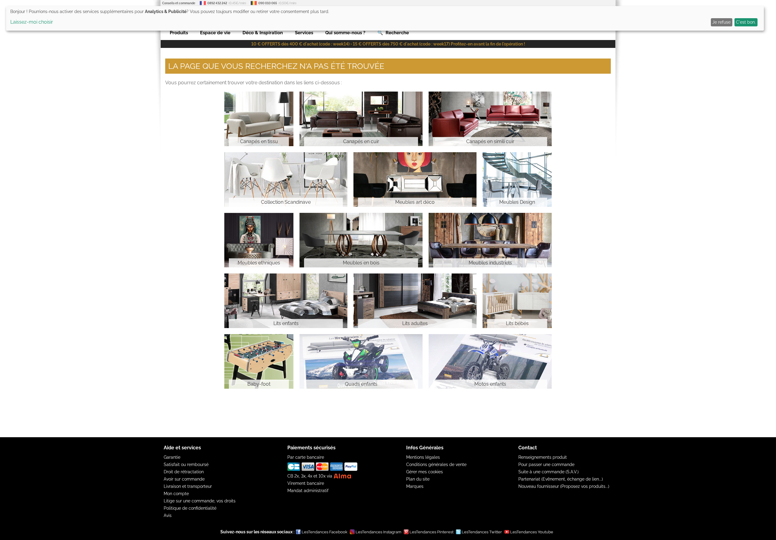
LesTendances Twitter (482, 532)
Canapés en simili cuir (490, 141)
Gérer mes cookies (424, 471)
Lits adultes (415, 323)
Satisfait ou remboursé (186, 464)
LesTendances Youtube (531, 532)
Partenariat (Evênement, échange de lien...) (560, 479)
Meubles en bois (361, 263)
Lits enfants (286, 323)
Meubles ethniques (259, 263)
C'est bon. (746, 22)
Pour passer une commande (546, 464)
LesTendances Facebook (324, 532)
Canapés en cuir (361, 141)
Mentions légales (423, 457)
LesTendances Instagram (378, 532)
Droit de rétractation (184, 471)
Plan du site (418, 479)
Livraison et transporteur (188, 486)
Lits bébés (517, 323)
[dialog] (385, 18)
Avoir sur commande (184, 479)
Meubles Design (517, 202)
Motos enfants (490, 384)
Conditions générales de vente (436, 464)
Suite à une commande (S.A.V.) (548, 471)
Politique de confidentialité (190, 508)
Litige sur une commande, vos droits (200, 500)
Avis (168, 515)
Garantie (172, 457)
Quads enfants (361, 384)
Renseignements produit (542, 457)
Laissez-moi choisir (31, 22)
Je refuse (721, 22)
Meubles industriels (490, 263)
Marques (414, 486)
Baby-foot (258, 384)
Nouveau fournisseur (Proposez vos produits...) (563, 486)
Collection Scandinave (286, 202)
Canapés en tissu (259, 141)
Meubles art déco (415, 202)
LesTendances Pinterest (431, 532)
